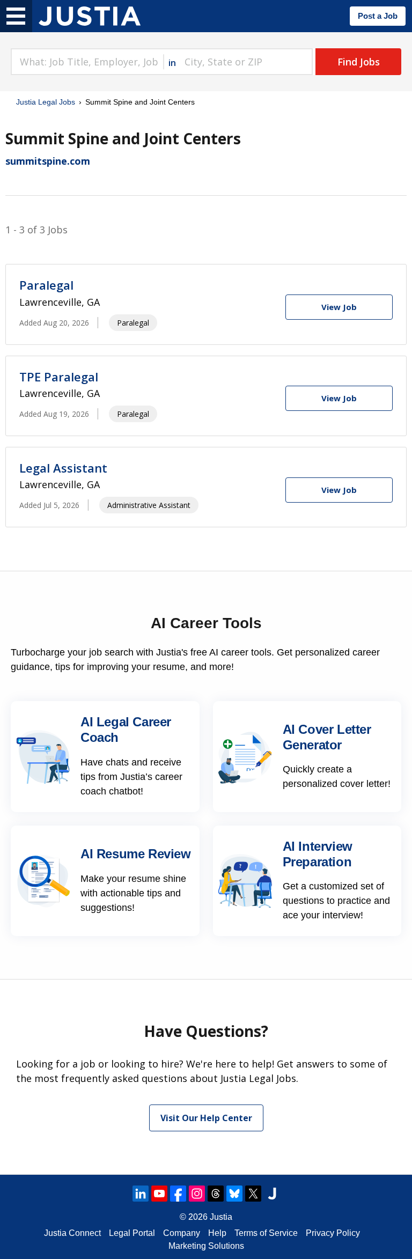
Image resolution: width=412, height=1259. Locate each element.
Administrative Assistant (148, 505)
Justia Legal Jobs (45, 102)
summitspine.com (47, 160)
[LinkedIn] (141, 1194)
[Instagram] (197, 1194)
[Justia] (90, 16)
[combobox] (87, 61)
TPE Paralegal (58, 377)
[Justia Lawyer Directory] (272, 1194)
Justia (221, 1216)
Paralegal (46, 285)
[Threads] (216, 1194)
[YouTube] (159, 1194)
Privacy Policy (333, 1233)
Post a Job (378, 15)
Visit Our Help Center (206, 1118)
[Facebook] (178, 1194)
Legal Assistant (63, 468)
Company (181, 1233)
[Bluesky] (234, 1194)
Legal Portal (132, 1233)
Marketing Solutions (206, 1245)
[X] (253, 1194)
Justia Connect (72, 1233)
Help (217, 1233)
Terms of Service (266, 1233)
